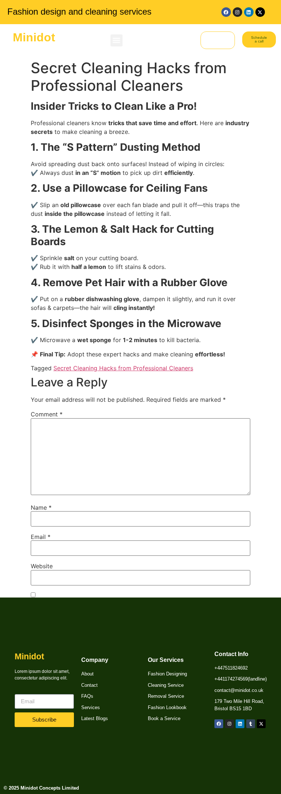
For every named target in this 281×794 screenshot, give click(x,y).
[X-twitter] (260, 12)
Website (42, 566)
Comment (47, 414)
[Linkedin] (249, 12)
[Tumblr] (250, 723)
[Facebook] (226, 12)
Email (40, 537)
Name (41, 507)
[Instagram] (237, 12)
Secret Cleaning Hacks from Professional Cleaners (123, 368)
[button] (116, 40)
